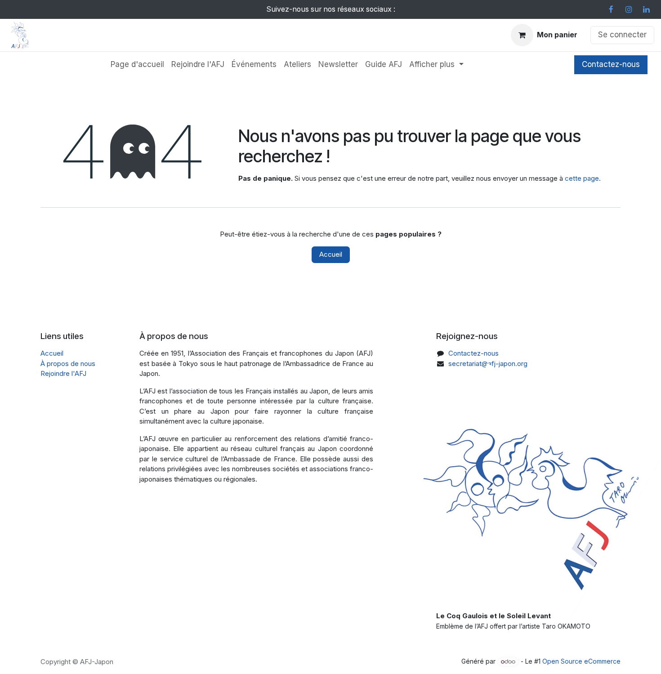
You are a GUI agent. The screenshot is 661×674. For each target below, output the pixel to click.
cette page (582, 178)
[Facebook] (611, 9)
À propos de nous (67, 363)
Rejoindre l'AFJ (63, 373)
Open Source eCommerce (581, 661)
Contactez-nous (611, 64)
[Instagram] (628, 9)
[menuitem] (137, 64)
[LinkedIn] (646, 9)
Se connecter (622, 34)
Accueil (330, 254)
